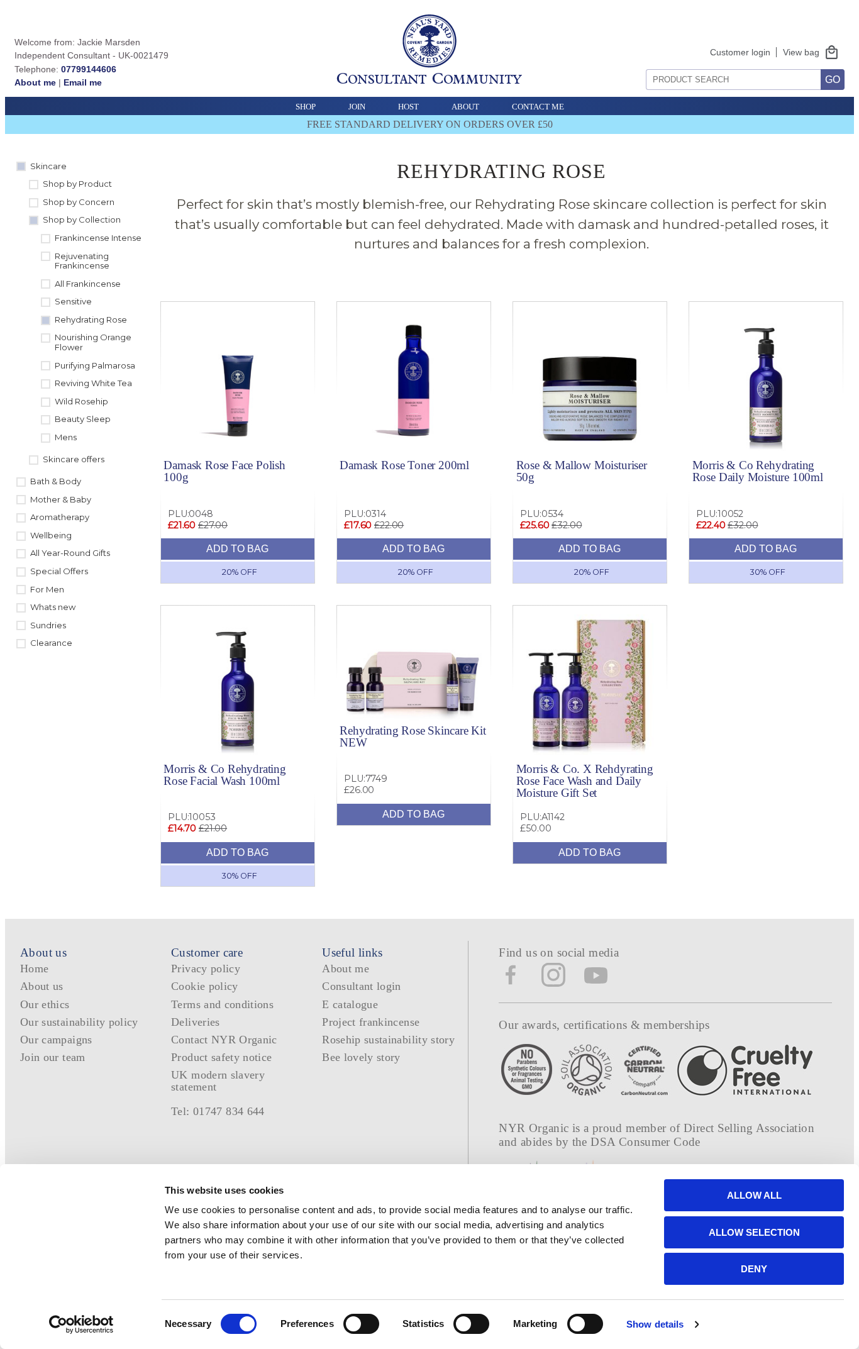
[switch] (361, 1324)
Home (34, 968)
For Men (47, 589)
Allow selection (754, 1232)
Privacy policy (205, 968)
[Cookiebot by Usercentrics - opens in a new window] (81, 1324)
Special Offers (59, 571)
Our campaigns (56, 1039)
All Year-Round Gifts (70, 553)
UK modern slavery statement (218, 1081)
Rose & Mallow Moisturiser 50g (581, 471)
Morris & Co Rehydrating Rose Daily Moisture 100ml (757, 471)
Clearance (51, 643)
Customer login (740, 52)
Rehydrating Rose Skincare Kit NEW (412, 736)
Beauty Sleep (83, 419)
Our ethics (45, 1004)
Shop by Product (77, 184)
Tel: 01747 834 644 (218, 1111)
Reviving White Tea (93, 383)
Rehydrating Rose (91, 319)
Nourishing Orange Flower (93, 342)
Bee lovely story (361, 1057)
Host (408, 106)
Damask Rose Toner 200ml (404, 465)
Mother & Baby (60, 499)
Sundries (48, 625)
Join (356, 106)
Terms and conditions (222, 1004)
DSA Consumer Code (645, 1141)
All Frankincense (88, 284)
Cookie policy (204, 986)
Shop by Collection (82, 219)
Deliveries (195, 1022)
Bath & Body (55, 481)
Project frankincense (370, 1022)
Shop (306, 106)
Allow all (754, 1195)
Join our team (53, 1057)
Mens (66, 437)
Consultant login (361, 986)
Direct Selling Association (749, 1128)
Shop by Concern (78, 202)
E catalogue (350, 1004)
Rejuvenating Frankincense (82, 261)
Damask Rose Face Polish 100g (224, 471)
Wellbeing (51, 535)
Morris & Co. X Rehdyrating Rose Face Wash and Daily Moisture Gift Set (584, 780)
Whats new (52, 607)
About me (35, 82)
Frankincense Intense (98, 238)
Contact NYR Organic (224, 1039)
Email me (83, 82)
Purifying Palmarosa (95, 365)
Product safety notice (221, 1057)
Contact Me (538, 106)
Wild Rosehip (81, 401)
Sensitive (73, 301)
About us (42, 986)
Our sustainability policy (79, 1022)
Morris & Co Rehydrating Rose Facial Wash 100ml (224, 774)
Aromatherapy (59, 517)
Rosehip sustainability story (388, 1039)
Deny (754, 1268)
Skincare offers (73, 459)
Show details (655, 1324)
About (465, 106)
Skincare (48, 166)
